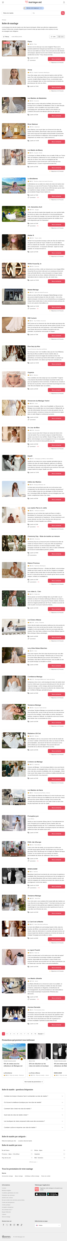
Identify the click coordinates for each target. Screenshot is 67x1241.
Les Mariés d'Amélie (35, 978)
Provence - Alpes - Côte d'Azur (10, 1154)
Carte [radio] (62, 36)
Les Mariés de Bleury (35, 150)
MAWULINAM (32, 869)
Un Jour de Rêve (34, 428)
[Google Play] (52, 1195)
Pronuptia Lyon (33, 816)
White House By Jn (34, 264)
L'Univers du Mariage (35, 762)
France (40, 1225)
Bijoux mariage (19, 1176)
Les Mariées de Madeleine (37, 98)
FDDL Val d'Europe (34, 842)
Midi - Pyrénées (38, 1158)
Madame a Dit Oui (34, 733)
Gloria (30, 70)
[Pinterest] (10, 1224)
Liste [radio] (54, 36)
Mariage (4, 20)
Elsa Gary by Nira (34, 346)
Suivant (40, 1034)
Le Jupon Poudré (34, 950)
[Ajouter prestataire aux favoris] (23, 42)
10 (35, 1034)
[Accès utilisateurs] (64, 2)
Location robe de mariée (25, 1141)
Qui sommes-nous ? (7, 1209)
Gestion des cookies (7, 1197)
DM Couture (32, 318)
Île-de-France (5, 1150)
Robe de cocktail (45, 1176)
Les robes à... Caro (34, 591)
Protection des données (8, 1195)
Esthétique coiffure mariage (32, 1176)
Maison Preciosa (34, 563)
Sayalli (30, 456)
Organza (31, 372)
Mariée (4, 1173)
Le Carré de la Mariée (35, 922)
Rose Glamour (33, 124)
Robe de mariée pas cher (9, 1141)
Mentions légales (6, 1190)
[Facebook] (3, 1224)
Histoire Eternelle (34, 1007)
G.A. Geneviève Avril (35, 207)
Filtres (7, 37)
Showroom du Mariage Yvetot (38, 401)
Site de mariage (6, 1216)
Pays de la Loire (6, 1158)
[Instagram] (14, 1224)
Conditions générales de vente (10, 1193)
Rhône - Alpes (38, 1150)
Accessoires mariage (7, 1176)
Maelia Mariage (33, 290)
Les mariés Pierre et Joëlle (37, 508)
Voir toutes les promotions (33, 1082)
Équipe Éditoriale (6, 1212)
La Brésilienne (33, 179)
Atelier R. (31, 235)
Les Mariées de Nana (35, 790)
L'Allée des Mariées (34, 482)
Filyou (30, 41)
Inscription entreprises (7, 1207)
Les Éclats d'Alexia (34, 620)
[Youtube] (17, 1224)
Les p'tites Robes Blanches (37, 648)
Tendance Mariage (34, 705)
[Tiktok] (21, 1224)
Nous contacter (56, 59)
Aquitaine (37, 1154)
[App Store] (40, 1195)
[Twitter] (7, 1224)
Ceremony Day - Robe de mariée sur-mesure (44, 536)
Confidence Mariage (35, 677)
